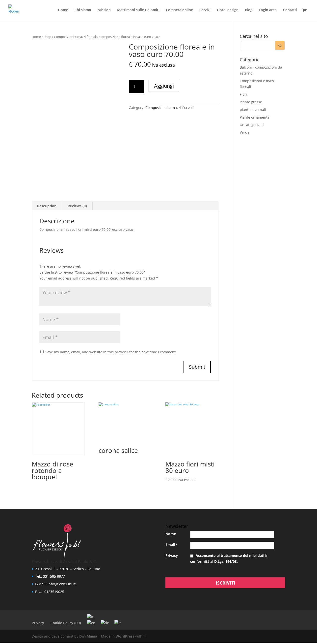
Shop (47, 36)
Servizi (205, 10)
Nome (170, 533)
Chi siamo (83, 10)
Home (63, 10)
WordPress (125, 636)
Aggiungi (164, 85)
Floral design (227, 10)
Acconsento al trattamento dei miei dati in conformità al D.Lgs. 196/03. (229, 558)
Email (171, 544)
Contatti (290, 10)
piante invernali (253, 109)
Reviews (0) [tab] (77, 206)
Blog (248, 10)
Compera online (179, 10)
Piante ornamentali (255, 117)
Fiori (243, 94)
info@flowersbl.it (62, 584)
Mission (104, 10)
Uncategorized (252, 124)
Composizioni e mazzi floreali (75, 36)
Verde (244, 132)
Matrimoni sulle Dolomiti (138, 10)
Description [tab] (46, 206)
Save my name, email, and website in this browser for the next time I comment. (111, 352)
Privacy (171, 555)
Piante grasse (251, 102)
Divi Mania (88, 636)
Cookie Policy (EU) (66, 622)
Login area (268, 10)
